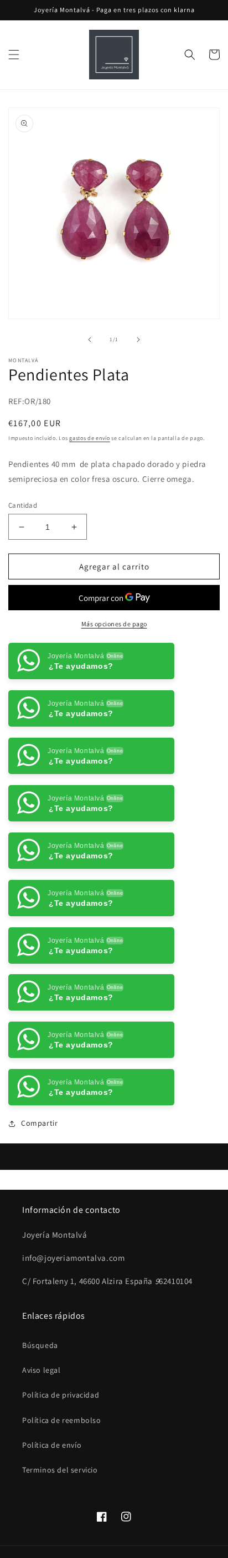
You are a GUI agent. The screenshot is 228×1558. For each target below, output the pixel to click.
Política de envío (51, 1445)
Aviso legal (41, 1370)
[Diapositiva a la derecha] (138, 339)
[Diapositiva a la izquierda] (89, 339)
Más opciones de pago (114, 624)
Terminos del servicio (60, 1470)
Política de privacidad (60, 1395)
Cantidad (22, 505)
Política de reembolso (61, 1420)
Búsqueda (40, 1345)
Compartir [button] (39, 1123)
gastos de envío (89, 438)
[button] (14, 54)
